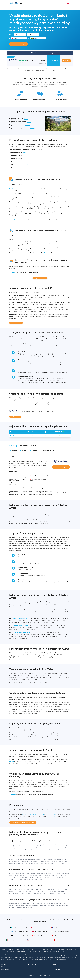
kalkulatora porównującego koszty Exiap (58, 521)
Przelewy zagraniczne (32, 964)
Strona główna (12, 7)
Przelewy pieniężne (29, 3)
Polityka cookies (5, 969)
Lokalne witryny (57, 969)
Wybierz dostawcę (15, 416)
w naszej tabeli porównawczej (30, 814)
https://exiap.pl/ (17, 949)
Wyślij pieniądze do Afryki (12, 919)
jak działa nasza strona (63, 959)
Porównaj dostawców (16, 322)
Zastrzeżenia (68, 7)
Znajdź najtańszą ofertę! (18, 44)
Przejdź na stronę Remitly (40, 278)
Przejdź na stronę (66, 60)
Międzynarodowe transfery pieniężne (23, 7)
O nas (37, 3)
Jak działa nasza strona (45, 3)
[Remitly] (61, 462)
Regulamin (3, 964)
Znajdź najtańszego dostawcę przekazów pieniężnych (22, 822)
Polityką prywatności (6, 967)
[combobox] (33, 34)
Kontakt (55, 967)
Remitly (24, 152)
